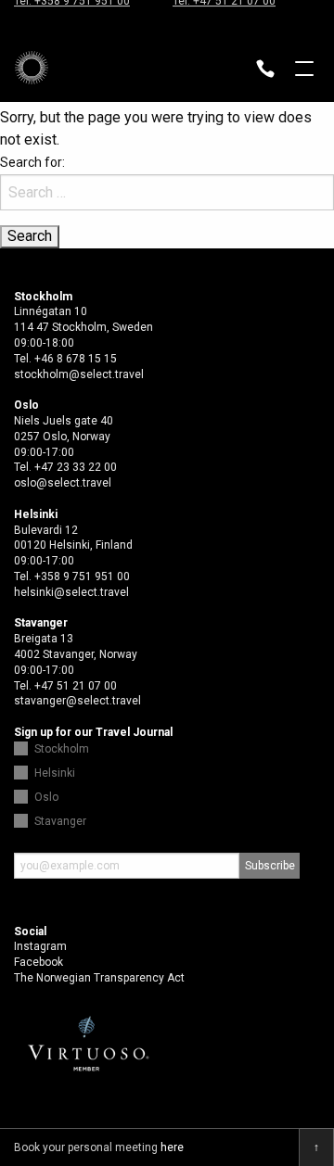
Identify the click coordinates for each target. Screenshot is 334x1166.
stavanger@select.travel (77, 700)
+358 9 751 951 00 (82, 576)
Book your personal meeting (99, 1147)
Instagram (40, 946)
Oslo (46, 797)
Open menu (304, 70)
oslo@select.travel (62, 482)
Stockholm (61, 748)
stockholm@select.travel (79, 374)
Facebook (38, 962)
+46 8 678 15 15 (75, 358)
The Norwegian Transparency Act (99, 977)
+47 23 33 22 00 (75, 467)
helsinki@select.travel (71, 592)
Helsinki (54, 773)
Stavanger (60, 821)
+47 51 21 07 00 (75, 685)
